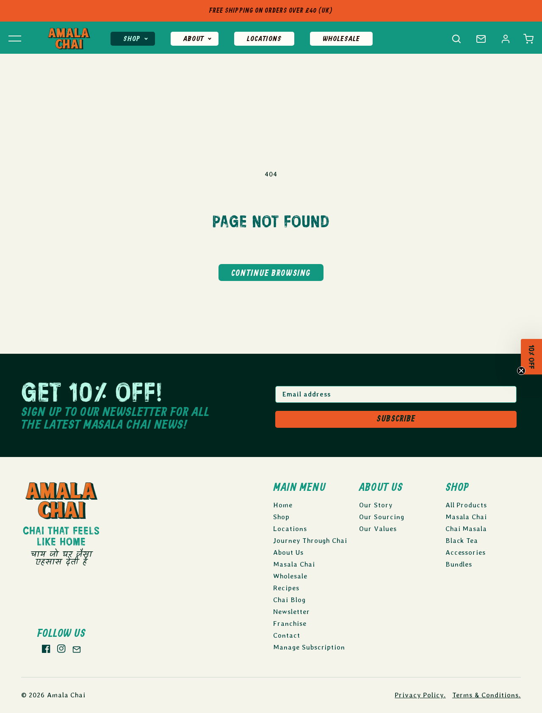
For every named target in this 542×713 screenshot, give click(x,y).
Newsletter (291, 612)
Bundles (459, 564)
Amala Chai (66, 695)
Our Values (378, 529)
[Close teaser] (521, 373)
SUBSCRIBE (395, 419)
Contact (286, 635)
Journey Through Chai (310, 541)
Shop (131, 39)
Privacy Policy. (420, 695)
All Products (466, 505)
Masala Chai (294, 564)
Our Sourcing (381, 517)
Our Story (376, 505)
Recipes (286, 588)
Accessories (465, 552)
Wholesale (341, 39)
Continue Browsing (271, 273)
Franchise (290, 623)
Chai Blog (289, 600)
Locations (264, 39)
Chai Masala (466, 529)
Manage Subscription (309, 647)
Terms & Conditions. (486, 695)
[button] (528, 39)
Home (283, 505)
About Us (288, 552)
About (193, 39)
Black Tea (461, 541)
